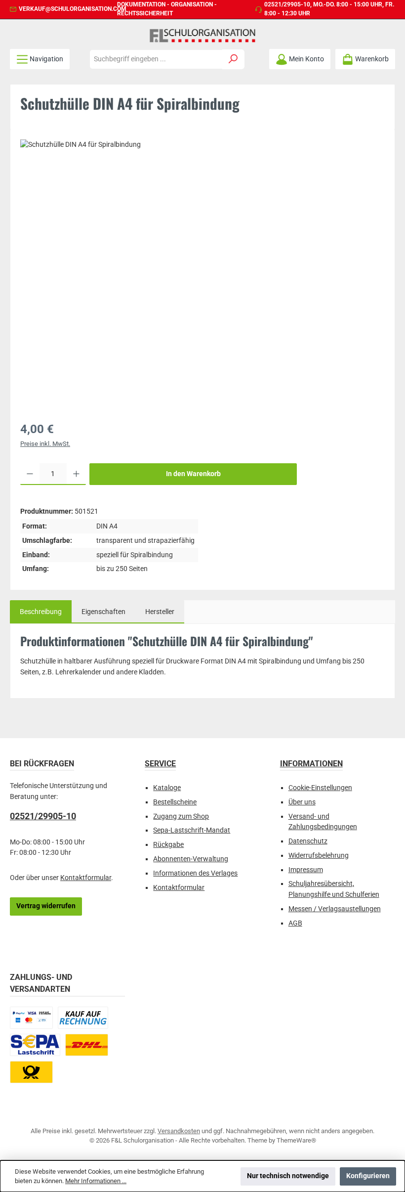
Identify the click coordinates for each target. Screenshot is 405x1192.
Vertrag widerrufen (46, 906)
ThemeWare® (296, 1140)
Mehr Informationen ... (95, 1181)
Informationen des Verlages (195, 873)
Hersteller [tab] (159, 612)
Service (160, 763)
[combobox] (156, 59)
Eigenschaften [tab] (103, 612)
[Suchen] (233, 59)
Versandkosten (179, 1131)
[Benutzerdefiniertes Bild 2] (83, 1018)
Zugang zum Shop (181, 816)
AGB (295, 923)
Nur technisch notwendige (288, 1176)
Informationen (311, 763)
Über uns (302, 802)
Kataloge (167, 788)
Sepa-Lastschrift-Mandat (191, 830)
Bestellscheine (175, 802)
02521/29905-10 (287, 4)
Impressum (305, 870)
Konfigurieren (368, 1176)
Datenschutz (307, 841)
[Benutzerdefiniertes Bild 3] (35, 1045)
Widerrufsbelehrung (318, 855)
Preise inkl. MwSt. (45, 443)
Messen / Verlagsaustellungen (334, 909)
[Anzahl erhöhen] (76, 474)
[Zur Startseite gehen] (202, 35)
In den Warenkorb (193, 474)
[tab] (41, 612)
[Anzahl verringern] (30, 474)
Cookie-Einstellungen (320, 788)
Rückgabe (168, 844)
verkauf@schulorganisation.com (72, 8)
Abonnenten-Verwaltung (190, 859)
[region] (202, 274)
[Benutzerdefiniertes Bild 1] (31, 1018)
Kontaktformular (85, 878)
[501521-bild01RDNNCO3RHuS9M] (202, 263)
